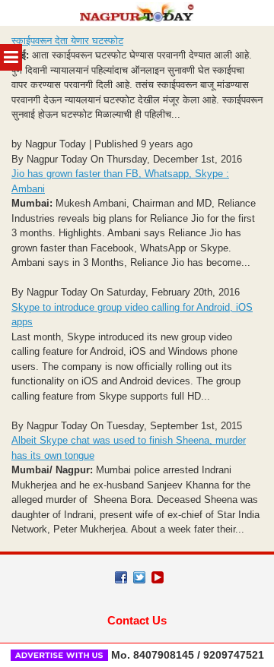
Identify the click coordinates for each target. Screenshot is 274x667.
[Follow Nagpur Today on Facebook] (121, 577)
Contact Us (137, 620)
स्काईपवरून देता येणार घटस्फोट (67, 40)
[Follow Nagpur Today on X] (139, 577)
